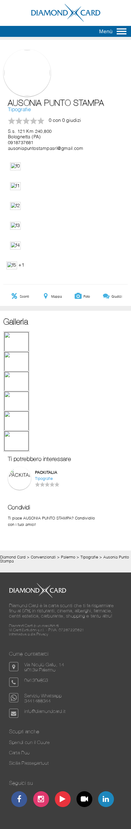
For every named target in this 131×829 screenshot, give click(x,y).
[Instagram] (41, 799)
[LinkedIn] (106, 799)
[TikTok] (84, 799)
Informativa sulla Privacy (28, 634)
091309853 (36, 680)
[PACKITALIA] (19, 475)
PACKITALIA (46, 473)
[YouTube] (63, 799)
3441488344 (37, 700)
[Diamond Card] (65, 20)
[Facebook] (19, 799)
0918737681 (21, 143)
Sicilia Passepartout (29, 763)
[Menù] (121, 31)
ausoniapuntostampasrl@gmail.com (45, 149)
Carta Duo (19, 752)
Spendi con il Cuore (29, 742)
